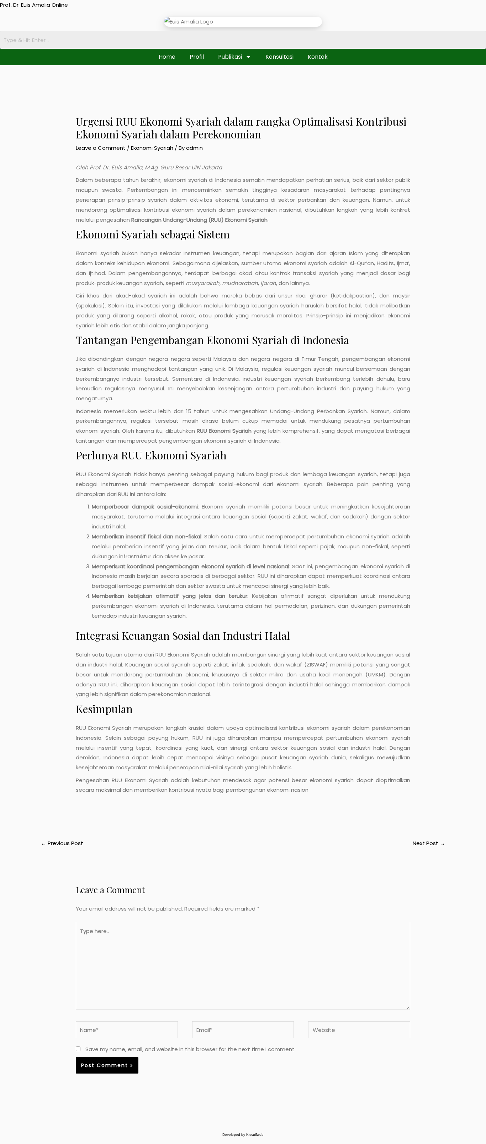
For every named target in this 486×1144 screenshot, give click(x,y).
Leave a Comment (101, 148)
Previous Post (62, 843)
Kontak (318, 57)
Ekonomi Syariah (152, 148)
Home (167, 57)
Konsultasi (279, 57)
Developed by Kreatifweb (243, 1135)
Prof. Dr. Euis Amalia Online (34, 5)
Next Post (429, 843)
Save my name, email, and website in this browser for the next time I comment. (190, 1049)
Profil (197, 57)
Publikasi (230, 57)
